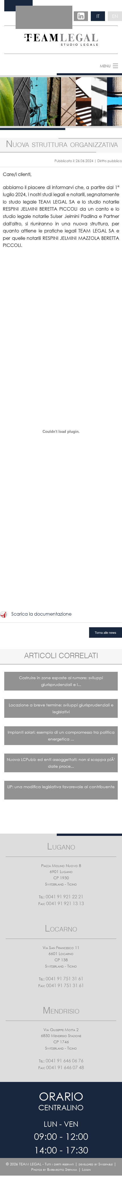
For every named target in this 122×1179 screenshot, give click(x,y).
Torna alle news (105, 632)
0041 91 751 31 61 (64, 978)
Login (86, 1169)
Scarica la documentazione (41, 614)
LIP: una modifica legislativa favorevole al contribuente (61, 786)
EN (115, 16)
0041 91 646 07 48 (65, 1067)
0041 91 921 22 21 (64, 896)
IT (98, 16)
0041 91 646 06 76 (64, 1060)
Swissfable (105, 1164)
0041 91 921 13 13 (65, 903)
